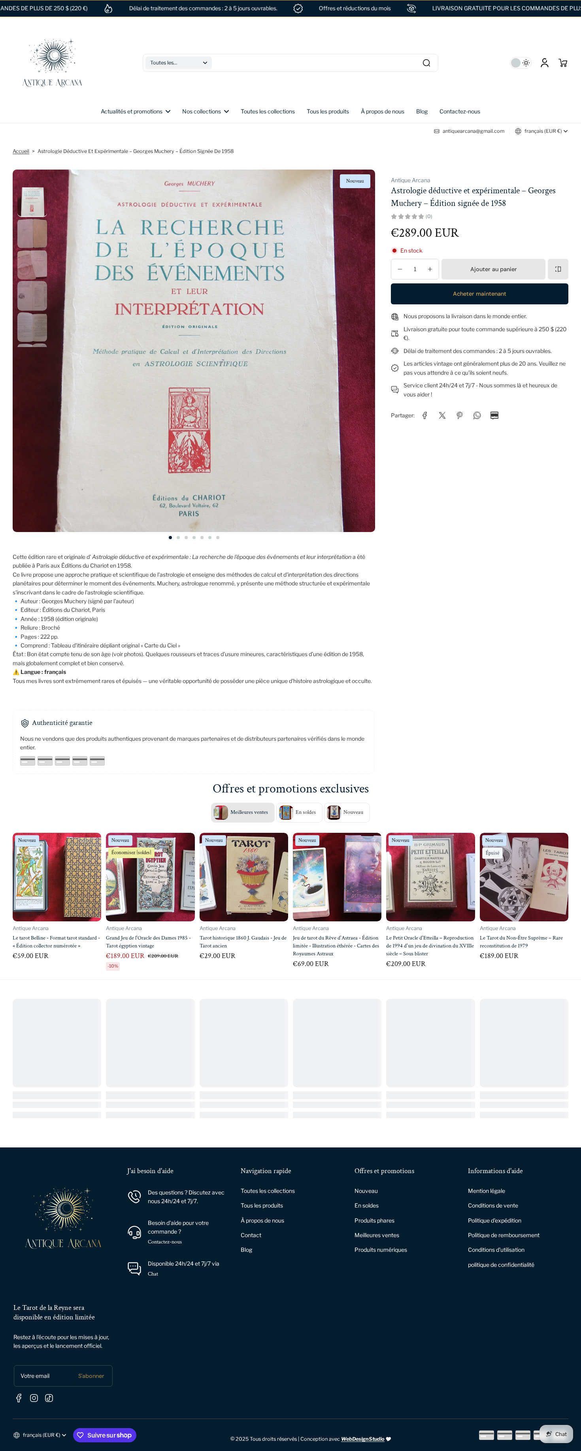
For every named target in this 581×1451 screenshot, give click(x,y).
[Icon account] (544, 63)
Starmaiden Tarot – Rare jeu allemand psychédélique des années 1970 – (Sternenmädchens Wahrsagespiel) (521, 945)
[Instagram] (34, 1398)
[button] (178, 63)
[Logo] (52, 62)
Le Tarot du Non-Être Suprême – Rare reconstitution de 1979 (428, 941)
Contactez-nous (165, 1241)
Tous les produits (262, 1205)
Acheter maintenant (479, 293)
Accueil (21, 151)
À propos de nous (262, 1220)
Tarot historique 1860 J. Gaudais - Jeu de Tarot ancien (149, 941)
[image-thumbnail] (32, 202)
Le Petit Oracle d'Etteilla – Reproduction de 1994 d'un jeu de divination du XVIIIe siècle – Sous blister (337, 945)
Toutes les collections (268, 1190)
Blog (246, 1249)
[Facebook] (19, 1398)
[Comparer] (558, 269)
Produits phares (374, 1220)
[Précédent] (32, 179)
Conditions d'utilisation (496, 1249)
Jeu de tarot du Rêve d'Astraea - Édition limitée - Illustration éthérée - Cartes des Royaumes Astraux (243, 945)
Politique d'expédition (494, 1220)
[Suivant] (32, 355)
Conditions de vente (493, 1205)
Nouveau (366, 1190)
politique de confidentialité (501, 1264)
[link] (205, 111)
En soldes (367, 1205)
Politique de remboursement (504, 1235)
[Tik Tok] (49, 1398)
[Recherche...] (426, 63)
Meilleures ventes (377, 1235)
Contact (251, 1235)
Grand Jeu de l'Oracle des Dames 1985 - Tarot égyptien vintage (55, 941)
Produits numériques (381, 1249)
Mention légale (486, 1190)
